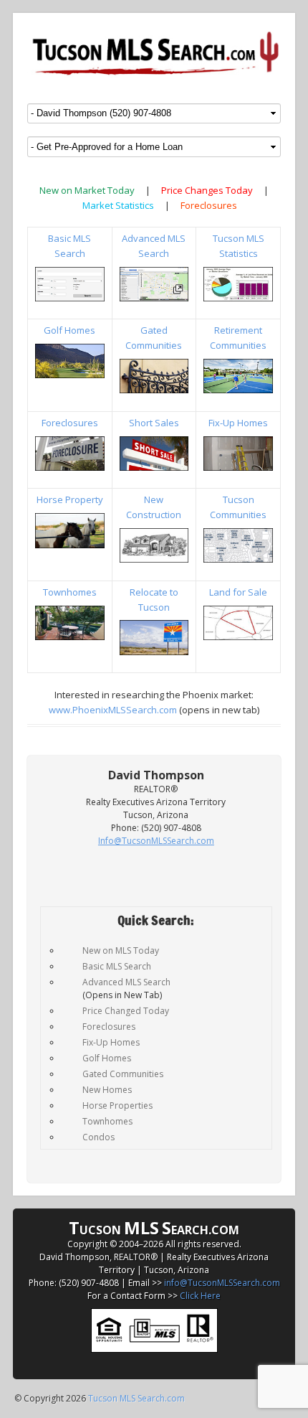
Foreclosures (209, 205)
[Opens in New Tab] (154, 284)
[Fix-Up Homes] (238, 453)
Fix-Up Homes (238, 422)
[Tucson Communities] (238, 545)
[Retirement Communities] (238, 376)
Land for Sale (238, 592)
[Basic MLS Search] (70, 284)
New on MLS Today (120, 950)
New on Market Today (87, 190)
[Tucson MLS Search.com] (154, 52)
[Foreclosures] (70, 453)
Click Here (200, 1296)
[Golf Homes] (70, 361)
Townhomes (70, 592)
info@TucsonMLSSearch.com (222, 1283)
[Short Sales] (154, 453)
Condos (98, 1137)
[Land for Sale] (238, 623)
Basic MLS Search (116, 966)
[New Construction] (154, 545)
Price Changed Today (125, 1011)
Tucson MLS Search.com (136, 1398)
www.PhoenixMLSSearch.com (113, 709)
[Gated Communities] (154, 376)
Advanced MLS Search (126, 982)
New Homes (107, 1090)
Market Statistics (118, 205)
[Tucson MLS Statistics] (238, 284)
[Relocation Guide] (154, 637)
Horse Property (70, 499)
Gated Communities (122, 1074)
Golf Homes (69, 330)
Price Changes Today (207, 190)
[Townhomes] (70, 623)
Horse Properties (117, 1105)
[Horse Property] (70, 530)
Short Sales (154, 422)
